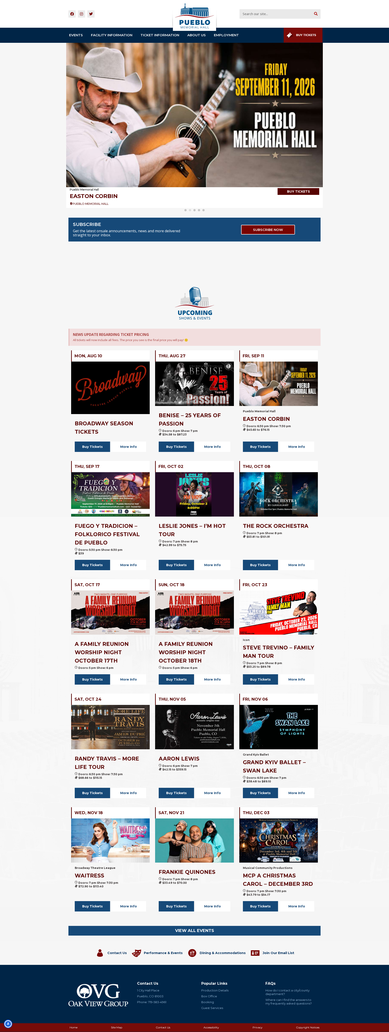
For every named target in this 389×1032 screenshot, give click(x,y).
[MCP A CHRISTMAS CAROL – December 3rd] (278, 840)
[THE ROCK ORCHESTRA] (278, 494)
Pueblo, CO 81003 (150, 996)
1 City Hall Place (148, 990)
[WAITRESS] (110, 840)
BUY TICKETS (298, 191)
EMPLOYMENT (226, 35)
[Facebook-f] (72, 14)
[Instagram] (81, 14)
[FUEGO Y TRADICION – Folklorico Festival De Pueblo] (110, 494)
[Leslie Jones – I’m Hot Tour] (194, 494)
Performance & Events (163, 953)
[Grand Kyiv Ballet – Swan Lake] (278, 727)
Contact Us (117, 953)
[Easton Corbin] (194, 115)
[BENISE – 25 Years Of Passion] (194, 384)
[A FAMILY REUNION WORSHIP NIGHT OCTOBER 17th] (110, 612)
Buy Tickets (92, 447)
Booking (207, 1002)
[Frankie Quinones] (194, 840)
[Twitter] (91, 14)
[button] (185, 210)
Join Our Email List (278, 953)
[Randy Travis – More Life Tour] (110, 727)
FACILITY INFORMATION (111, 35)
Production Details (214, 990)
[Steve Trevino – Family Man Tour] (278, 612)
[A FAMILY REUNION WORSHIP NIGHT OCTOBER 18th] (194, 612)
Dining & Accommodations (223, 953)
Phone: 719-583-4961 (151, 1002)
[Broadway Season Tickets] (110, 388)
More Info (128, 447)
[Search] (316, 14)
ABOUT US (196, 35)
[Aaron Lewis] (194, 727)
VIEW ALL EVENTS (194, 930)
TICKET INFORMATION (159, 35)
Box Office (209, 996)
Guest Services (212, 1008)
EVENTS (76, 35)
